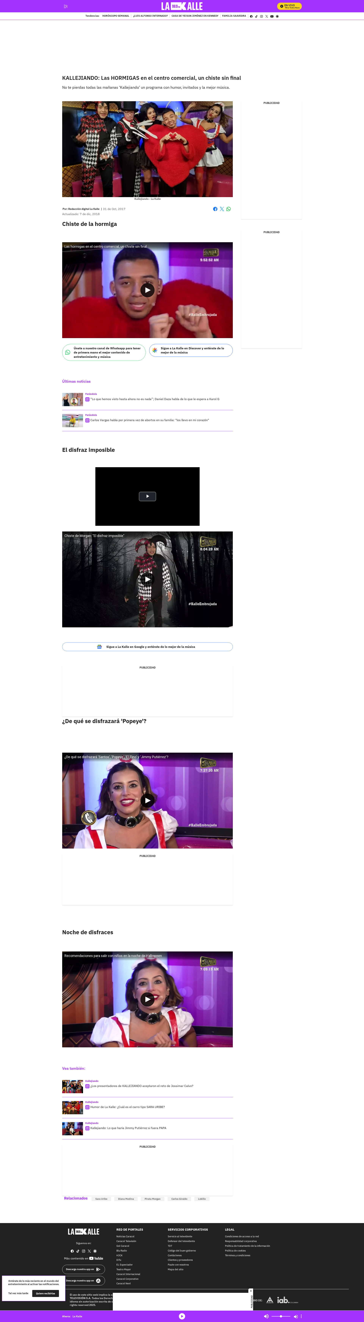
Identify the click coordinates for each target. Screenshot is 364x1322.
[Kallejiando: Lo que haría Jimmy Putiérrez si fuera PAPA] (72, 1128)
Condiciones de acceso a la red (242, 1237)
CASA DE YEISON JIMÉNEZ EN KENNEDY (195, 16)
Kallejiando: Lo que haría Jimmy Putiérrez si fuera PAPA (128, 1128)
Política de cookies (235, 1251)
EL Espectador (124, 1265)
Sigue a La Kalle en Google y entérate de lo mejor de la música (150, 647)
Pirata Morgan (153, 1199)
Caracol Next (123, 1284)
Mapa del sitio (175, 1269)
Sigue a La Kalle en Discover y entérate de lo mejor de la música (192, 350)
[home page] (182, 6)
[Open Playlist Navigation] (301, 1316)
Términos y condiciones (237, 1255)
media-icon (182, 1316)
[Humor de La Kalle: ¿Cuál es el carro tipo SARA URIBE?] (72, 1107)
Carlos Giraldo (179, 1199)
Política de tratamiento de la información (247, 1246)
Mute (266, 1316)
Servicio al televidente (180, 1237)
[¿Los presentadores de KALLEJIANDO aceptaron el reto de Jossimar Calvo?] (72, 1086)
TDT (170, 1246)
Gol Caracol (122, 1246)
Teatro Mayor (123, 1269)
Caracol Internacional (128, 1274)
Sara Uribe (101, 1199)
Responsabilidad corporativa (241, 1241)
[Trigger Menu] (65, 6)
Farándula (91, 394)
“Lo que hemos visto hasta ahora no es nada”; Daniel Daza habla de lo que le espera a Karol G (154, 399)
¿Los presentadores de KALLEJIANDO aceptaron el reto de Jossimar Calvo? (141, 1086)
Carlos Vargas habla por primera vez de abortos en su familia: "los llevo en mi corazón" (149, 420)
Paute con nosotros (178, 1265)
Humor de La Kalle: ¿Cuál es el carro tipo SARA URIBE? (127, 1107)
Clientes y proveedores (180, 1260)
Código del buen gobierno (182, 1251)
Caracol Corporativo (127, 1279)
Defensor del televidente (181, 1241)
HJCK (119, 1255)
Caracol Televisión (126, 1241)
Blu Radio (121, 1251)
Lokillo (202, 1199)
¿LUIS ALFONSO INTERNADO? (150, 16)
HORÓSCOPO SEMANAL (115, 16)
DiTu (118, 1260)
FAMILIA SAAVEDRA (234, 16)
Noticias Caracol (125, 1237)
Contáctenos (175, 1255)
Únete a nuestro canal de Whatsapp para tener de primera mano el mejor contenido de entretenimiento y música (107, 352)
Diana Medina (126, 1199)
